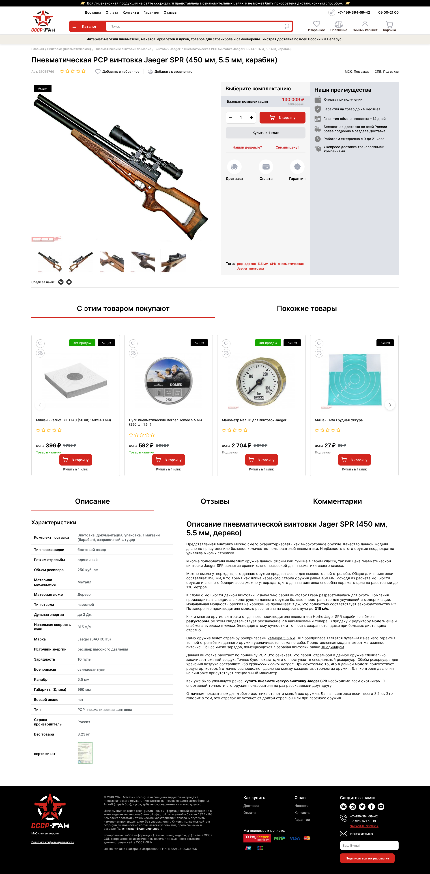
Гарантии (302, 819)
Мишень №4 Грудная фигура (339, 420)
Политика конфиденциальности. (139, 828)
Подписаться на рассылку (367, 858)
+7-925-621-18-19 (363, 821)
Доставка (93, 12)
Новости (302, 806)
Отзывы (170, 12)
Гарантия (151, 12)
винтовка (256, 268)
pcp (240, 264)
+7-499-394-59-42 (354, 12)
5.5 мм (263, 264)
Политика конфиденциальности (52, 842)
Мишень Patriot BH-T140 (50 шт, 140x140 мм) (73, 420)
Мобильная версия (45, 833)
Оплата (112, 12)
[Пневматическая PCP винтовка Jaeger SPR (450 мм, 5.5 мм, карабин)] (50, 262)
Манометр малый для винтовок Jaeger (254, 420)
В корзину (80, 460)
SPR (273, 264)
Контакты (131, 12)
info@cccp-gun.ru (361, 833)
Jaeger (242, 268)
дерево (250, 264)
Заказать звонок (364, 826)
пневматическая (291, 264)
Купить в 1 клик (266, 133)
